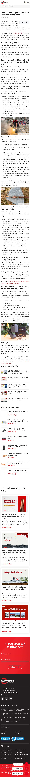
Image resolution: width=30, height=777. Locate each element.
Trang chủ (4, 6)
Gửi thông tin (15, 667)
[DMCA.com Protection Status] (5, 738)
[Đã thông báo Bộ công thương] (17, 738)
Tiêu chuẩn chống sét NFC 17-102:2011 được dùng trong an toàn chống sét (17, 386)
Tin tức (11, 6)
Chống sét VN (17, 33)
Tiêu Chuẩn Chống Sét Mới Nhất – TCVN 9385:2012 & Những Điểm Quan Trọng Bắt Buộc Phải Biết (18, 372)
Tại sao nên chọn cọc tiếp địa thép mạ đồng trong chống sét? (14, 516)
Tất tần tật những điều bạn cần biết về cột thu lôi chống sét (14, 553)
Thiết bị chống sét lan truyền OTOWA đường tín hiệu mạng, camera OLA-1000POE (16, 430)
